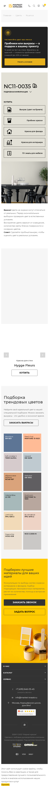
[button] (6, 355)
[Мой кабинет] (39, 6)
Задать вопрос (24, 611)
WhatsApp (24, 725)
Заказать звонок (24, 602)
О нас (6, 666)
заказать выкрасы (21, 423)
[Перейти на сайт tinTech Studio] (16, 747)
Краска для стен (24, 360)
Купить (24, 372)
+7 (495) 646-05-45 (25, 689)
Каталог (7, 673)
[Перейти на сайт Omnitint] (30, 747)
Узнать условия (24, 62)
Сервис (7, 679)
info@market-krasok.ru (26, 697)
